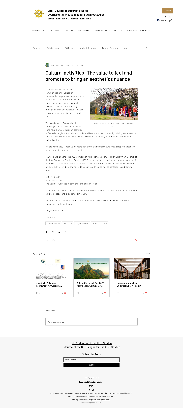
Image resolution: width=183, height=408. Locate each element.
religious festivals (82, 223)
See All (147, 254)
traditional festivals (100, 223)
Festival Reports (110, 48)
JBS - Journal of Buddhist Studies (68, 10)
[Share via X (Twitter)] (53, 232)
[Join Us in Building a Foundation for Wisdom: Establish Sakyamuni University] (51, 268)
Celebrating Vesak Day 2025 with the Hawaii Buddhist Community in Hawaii (90, 284)
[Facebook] (165, 16)
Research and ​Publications (46, 48)
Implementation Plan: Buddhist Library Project (129, 284)
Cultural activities (53, 223)
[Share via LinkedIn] (59, 232)
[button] (170, 20)
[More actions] (136, 65)
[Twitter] (93, 390)
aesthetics (68, 223)
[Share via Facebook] (46, 232)
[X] (169, 16)
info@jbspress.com (92, 378)
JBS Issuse (69, 48)
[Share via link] (65, 232)
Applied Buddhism (88, 48)
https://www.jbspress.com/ (99, 399)
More (125, 48)
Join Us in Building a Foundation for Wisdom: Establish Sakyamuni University (48, 284)
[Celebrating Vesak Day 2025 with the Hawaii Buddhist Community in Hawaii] (92, 268)
